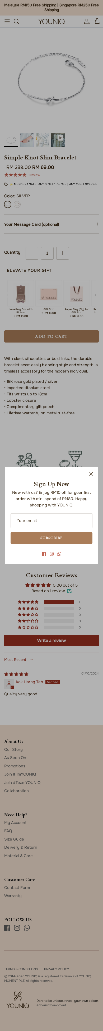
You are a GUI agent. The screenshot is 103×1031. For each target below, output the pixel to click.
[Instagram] (52, 554)
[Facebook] (44, 554)
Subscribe (51, 537)
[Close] (91, 474)
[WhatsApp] (59, 554)
